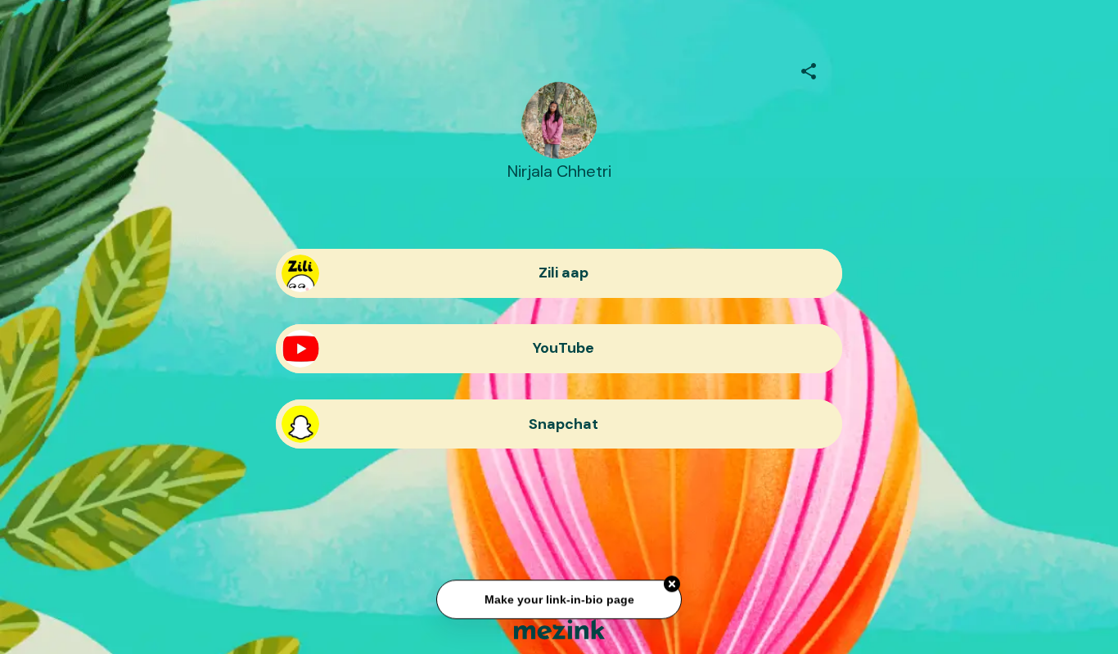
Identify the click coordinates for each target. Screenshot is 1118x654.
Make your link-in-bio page (558, 601)
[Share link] (808, 69)
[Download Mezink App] (559, 629)
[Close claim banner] (672, 586)
